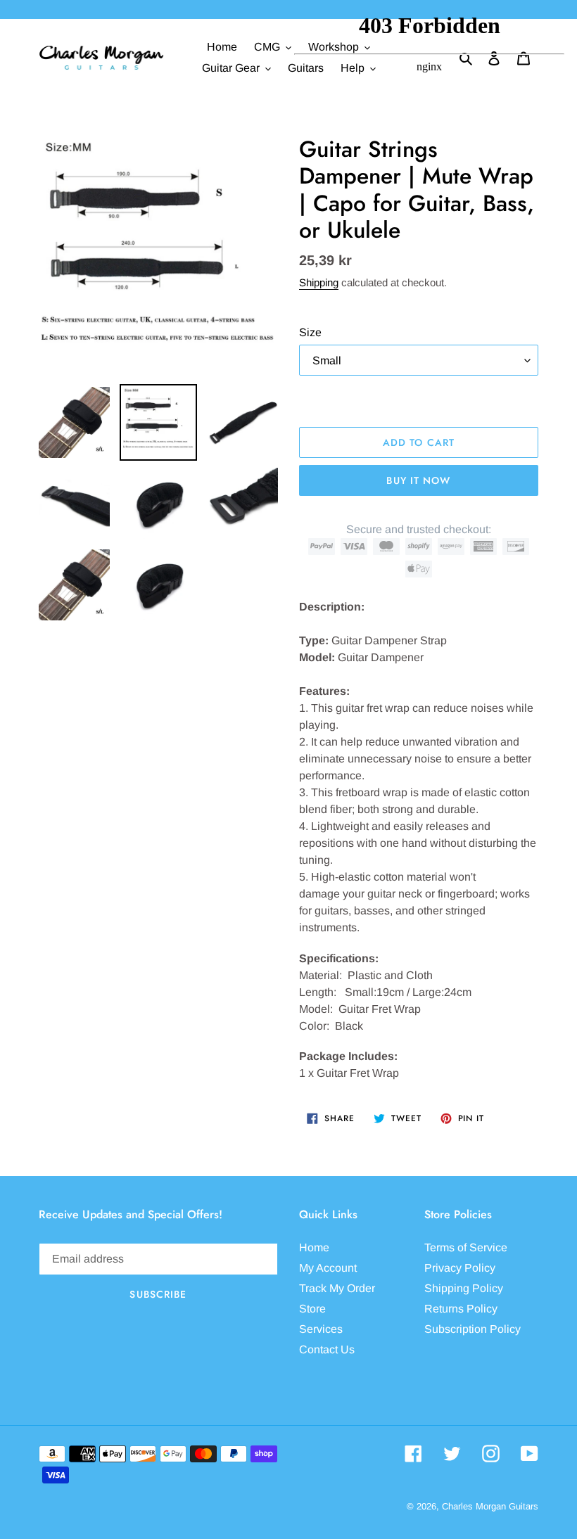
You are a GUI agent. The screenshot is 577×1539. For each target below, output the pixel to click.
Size (310, 332)
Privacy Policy (459, 1268)
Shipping (318, 282)
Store (312, 1309)
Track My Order (337, 1288)
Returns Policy (460, 1309)
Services (321, 1329)
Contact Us (327, 1349)
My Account (328, 1268)
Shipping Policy (463, 1288)
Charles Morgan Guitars (490, 1506)
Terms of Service (465, 1247)
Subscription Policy (472, 1329)
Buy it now (418, 480)
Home (314, 1247)
